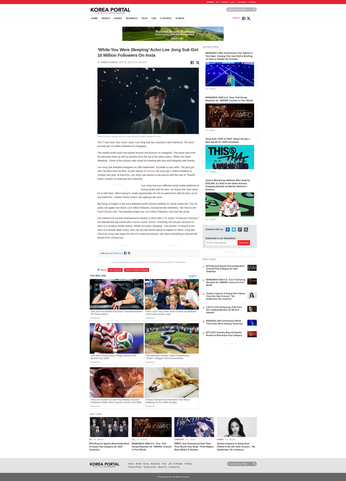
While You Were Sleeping (137, 270)
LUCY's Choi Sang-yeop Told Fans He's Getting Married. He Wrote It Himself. (224, 310)
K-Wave (180, 18)
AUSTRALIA (241, 2)
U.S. (217, 2)
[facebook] (227, 229)
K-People (166, 18)
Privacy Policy (135, 467)
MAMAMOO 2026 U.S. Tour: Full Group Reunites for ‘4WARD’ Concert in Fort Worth (225, 282)
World (106, 18)
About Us (162, 467)
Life (154, 18)
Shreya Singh (109, 62)
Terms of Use (150, 467)
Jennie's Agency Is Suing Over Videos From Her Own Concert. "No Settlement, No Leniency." (225, 296)
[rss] (246, 229)
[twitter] (234, 229)
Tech (145, 18)
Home (94, 18)
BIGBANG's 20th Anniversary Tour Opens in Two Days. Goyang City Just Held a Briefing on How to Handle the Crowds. (228, 56)
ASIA (233, 2)
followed (107, 211)
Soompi (150, 171)
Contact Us (174, 467)
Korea (118, 18)
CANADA (252, 2)
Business (131, 18)
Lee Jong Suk (115, 270)
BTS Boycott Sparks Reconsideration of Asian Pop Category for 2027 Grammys (225, 269)
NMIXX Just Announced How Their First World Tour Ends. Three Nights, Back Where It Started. (194, 446)
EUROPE (225, 2)
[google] (240, 229)
